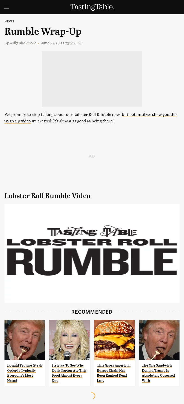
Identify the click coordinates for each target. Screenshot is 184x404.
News (9, 21)
